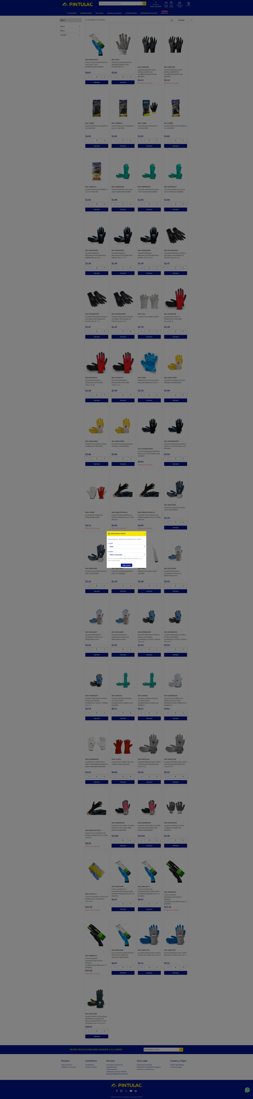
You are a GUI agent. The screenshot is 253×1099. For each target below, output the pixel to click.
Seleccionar (126, 565)
